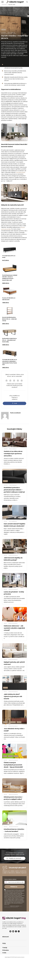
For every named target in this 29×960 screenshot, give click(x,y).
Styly (4, 943)
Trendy (4, 947)
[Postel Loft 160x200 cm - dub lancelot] (9, 291)
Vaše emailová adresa (10, 879)
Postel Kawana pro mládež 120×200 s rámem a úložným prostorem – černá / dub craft (9, 277)
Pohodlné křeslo (20, 172)
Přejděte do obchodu (15, 858)
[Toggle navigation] (2, 2)
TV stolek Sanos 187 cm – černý (9, 256)
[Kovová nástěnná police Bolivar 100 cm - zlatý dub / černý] (9, 310)
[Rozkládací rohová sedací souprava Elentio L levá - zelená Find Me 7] (16, 134)
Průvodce (5, 950)
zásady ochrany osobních (14, 906)
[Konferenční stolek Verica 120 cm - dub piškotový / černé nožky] (9, 332)
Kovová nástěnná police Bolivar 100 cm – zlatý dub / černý (9, 319)
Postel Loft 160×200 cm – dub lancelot (9, 298)
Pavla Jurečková (11, 32)
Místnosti (5, 937)
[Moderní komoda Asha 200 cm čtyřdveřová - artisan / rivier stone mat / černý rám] (16, 194)
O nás (4, 953)
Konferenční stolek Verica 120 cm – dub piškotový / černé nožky (9, 340)
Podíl (15, 403)
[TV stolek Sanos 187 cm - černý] (9, 249)
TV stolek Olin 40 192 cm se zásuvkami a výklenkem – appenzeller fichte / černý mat (9, 362)
